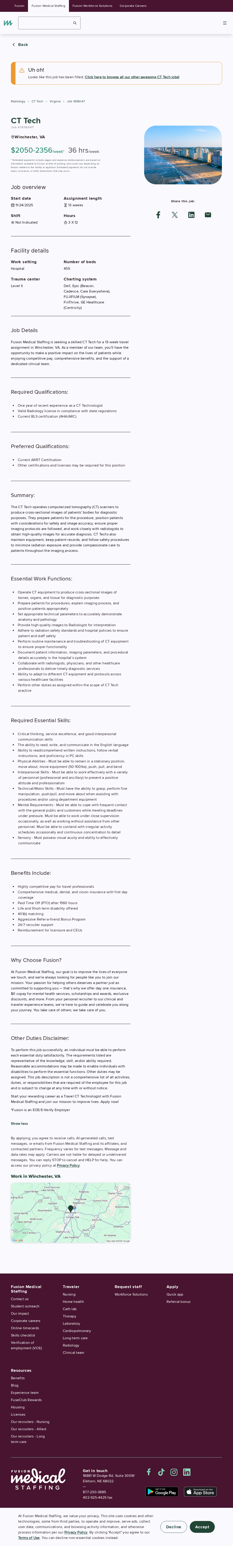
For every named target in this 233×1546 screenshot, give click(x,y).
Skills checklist (23, 1335)
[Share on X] (174, 214)
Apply (172, 1286)
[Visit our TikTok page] (161, 1472)
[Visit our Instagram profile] (174, 1472)
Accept (202, 1526)
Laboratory (71, 1323)
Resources (21, 1370)
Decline (174, 1526)
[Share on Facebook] (158, 214)
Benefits (18, 1378)
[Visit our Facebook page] (148, 1472)
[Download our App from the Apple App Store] (200, 1492)
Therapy (69, 1316)
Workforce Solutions (131, 1294)
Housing (18, 1407)
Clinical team (73, 1352)
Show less (19, 1123)
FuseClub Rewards (26, 1400)
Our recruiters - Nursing (30, 1422)
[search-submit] (75, 23)
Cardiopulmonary (77, 1331)
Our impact (20, 1313)
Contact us (20, 1299)
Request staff (128, 1286)
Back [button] (23, 44)
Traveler (71, 1286)
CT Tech (37, 101)
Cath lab (69, 1309)
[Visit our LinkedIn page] (186, 1472)
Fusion (19, 6)
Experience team (25, 1392)
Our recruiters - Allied (28, 1429)
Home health (73, 1301)
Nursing (69, 1294)
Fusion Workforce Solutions (92, 6)
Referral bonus (179, 1301)
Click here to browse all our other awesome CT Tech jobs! (132, 77)
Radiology (18, 101)
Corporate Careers (133, 6)
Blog (14, 1385)
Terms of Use (29, 1538)
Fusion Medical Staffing (48, 6)
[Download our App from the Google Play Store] (161, 1492)
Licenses (18, 1414)
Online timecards (25, 1328)
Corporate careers (25, 1321)
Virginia (55, 101)
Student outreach (25, 1306)
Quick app (175, 1294)
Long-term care (75, 1338)
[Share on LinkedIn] (191, 214)
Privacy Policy (68, 1165)
